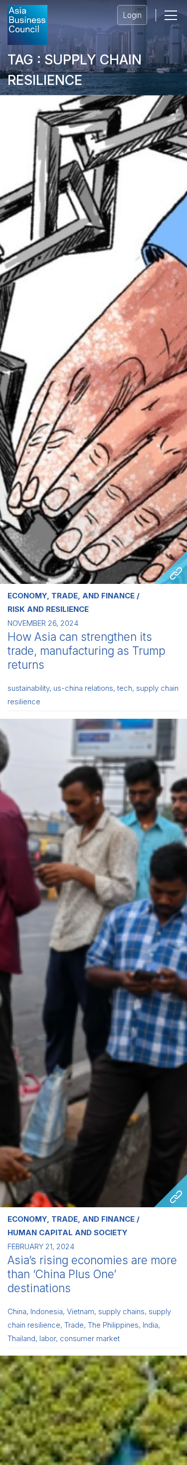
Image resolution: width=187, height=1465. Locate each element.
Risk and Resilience (48, 609)
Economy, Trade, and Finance (71, 595)
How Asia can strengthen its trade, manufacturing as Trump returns (86, 650)
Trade (74, 1325)
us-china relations (83, 688)
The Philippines (113, 1325)
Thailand (21, 1338)
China (16, 1311)
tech (124, 688)
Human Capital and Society (67, 1232)
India (150, 1325)
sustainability (28, 688)
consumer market (90, 1338)
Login (132, 15)
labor (47, 1338)
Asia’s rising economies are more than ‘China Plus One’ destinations (92, 1274)
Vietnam (80, 1311)
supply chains (121, 1311)
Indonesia (46, 1311)
